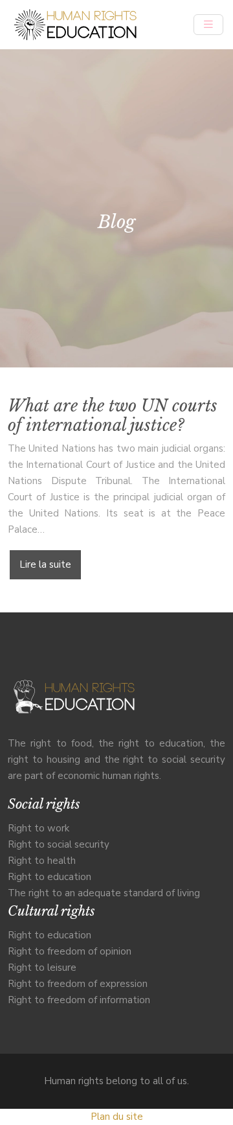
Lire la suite (45, 564)
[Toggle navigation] (208, 24)
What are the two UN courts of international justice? (112, 415)
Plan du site (117, 1116)
